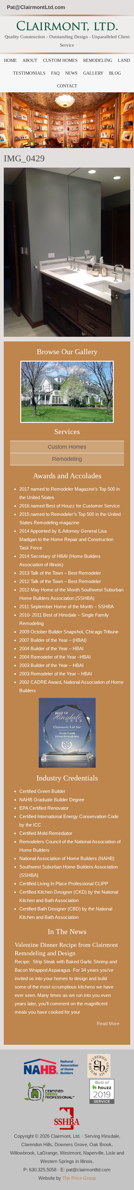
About (29, 60)
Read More (108, 1023)
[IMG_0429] (67, 252)
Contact (67, 86)
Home (10, 60)
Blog (115, 73)
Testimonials (29, 73)
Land (124, 60)
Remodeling (97, 60)
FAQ (55, 73)
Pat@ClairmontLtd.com (36, 7)
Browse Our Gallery (67, 352)
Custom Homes (60, 60)
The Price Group (79, 1178)
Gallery (93, 73)
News (71, 73)
